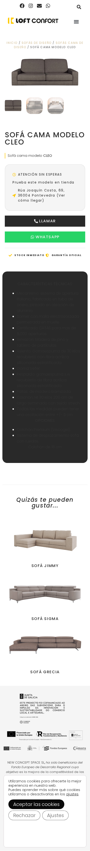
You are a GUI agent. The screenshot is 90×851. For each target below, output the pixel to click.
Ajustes (55, 815)
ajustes (72, 794)
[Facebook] (22, 6)
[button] (79, 7)
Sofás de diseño (37, 43)
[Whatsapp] (48, 6)
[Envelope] (39, 6)
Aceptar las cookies (36, 804)
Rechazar (24, 815)
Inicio (12, 43)
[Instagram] (31, 6)
